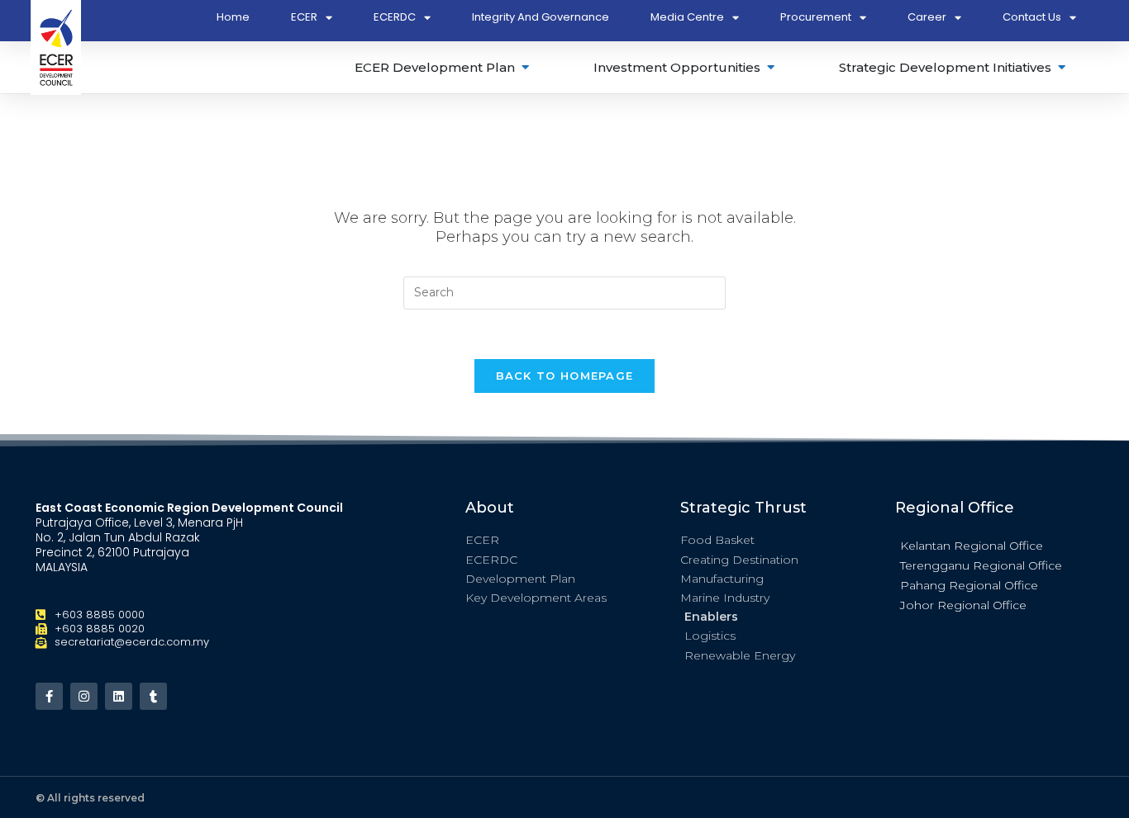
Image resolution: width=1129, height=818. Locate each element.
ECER (304, 17)
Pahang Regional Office (969, 585)
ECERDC (395, 17)
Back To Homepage (565, 375)
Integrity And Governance (540, 17)
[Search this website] (564, 291)
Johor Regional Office (963, 605)
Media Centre (687, 17)
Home (233, 17)
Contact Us (1032, 17)
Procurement (815, 17)
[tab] (443, 67)
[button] (994, 544)
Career (926, 17)
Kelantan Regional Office (971, 545)
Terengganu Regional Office (981, 565)
